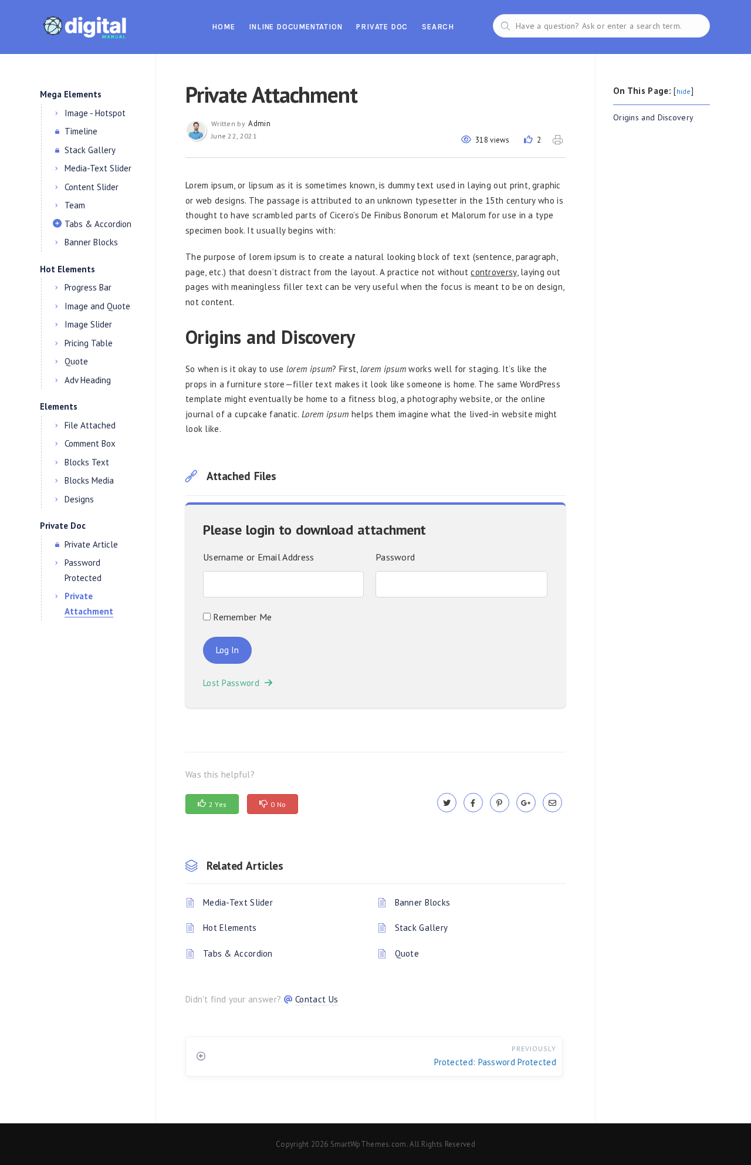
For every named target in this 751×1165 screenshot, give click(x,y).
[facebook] (473, 802)
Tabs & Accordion (238, 953)
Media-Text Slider (238, 902)
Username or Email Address (258, 557)
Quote (407, 953)
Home (223, 26)
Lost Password (234, 682)
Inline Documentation (295, 26)
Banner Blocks (423, 902)
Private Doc (382, 26)
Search (438, 26)
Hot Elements (230, 927)
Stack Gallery (421, 927)
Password (395, 557)
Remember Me (241, 617)
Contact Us (316, 999)
